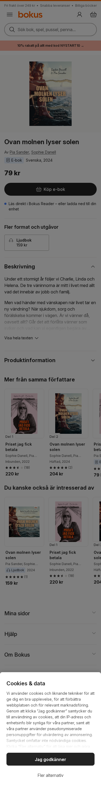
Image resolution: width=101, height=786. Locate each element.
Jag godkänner (50, 759)
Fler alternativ (50, 775)
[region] (50, 729)
